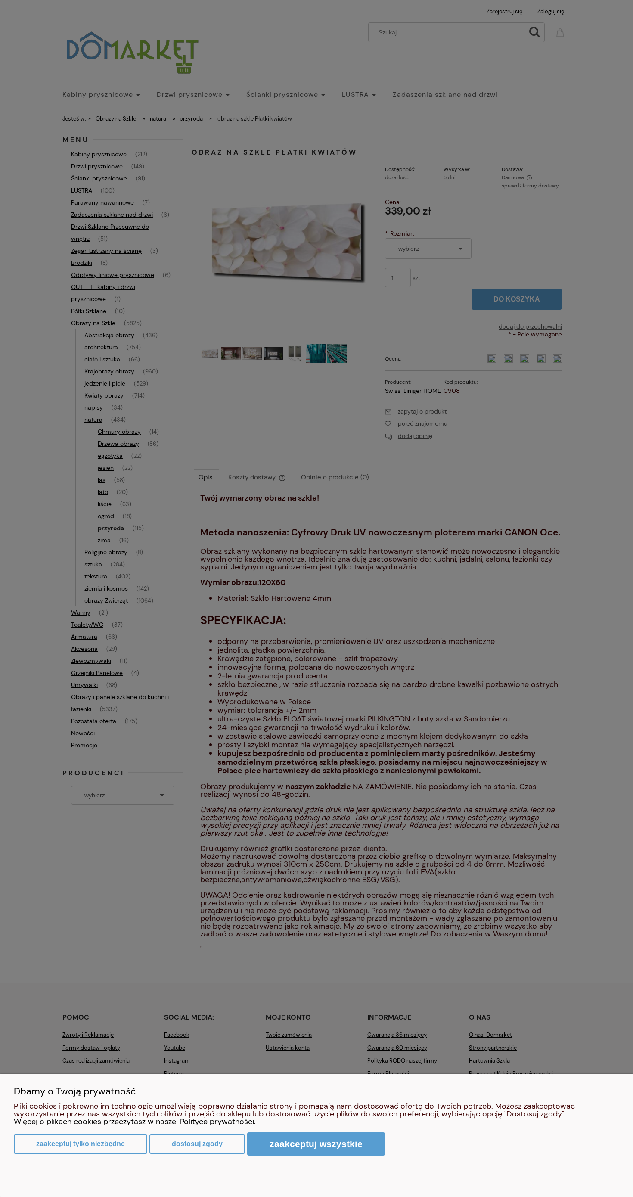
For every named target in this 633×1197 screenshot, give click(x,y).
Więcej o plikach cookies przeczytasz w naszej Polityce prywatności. (135, 1121)
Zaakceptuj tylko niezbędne (80, 1143)
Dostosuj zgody (197, 1143)
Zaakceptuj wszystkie (316, 1144)
